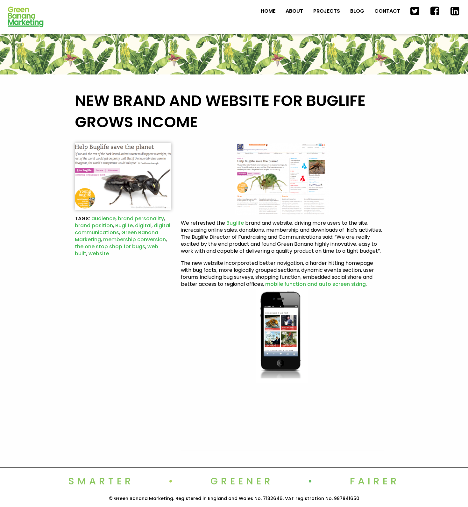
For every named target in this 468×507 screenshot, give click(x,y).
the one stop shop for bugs (110, 246)
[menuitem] (268, 11)
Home (268, 11)
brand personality (141, 218)
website (99, 253)
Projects (326, 11)
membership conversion (134, 239)
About (294, 11)
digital (143, 225)
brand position (94, 225)
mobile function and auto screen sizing (315, 284)
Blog (357, 11)
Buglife (124, 225)
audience (103, 218)
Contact (387, 11)
